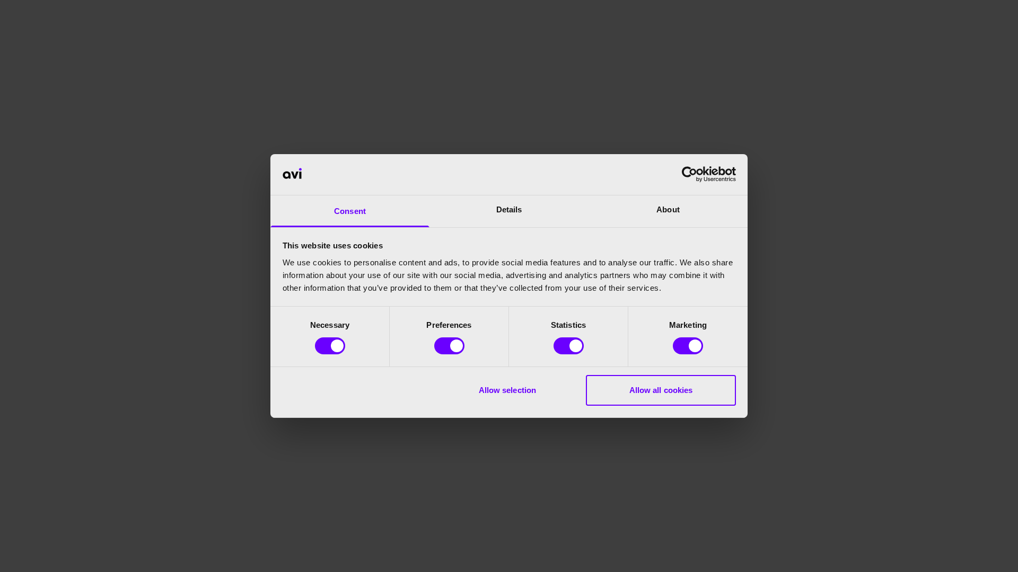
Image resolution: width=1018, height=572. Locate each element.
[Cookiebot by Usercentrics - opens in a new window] (689, 174)
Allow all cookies (661, 390)
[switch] (449, 345)
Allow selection (508, 390)
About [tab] (668, 209)
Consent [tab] (350, 211)
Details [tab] (509, 209)
